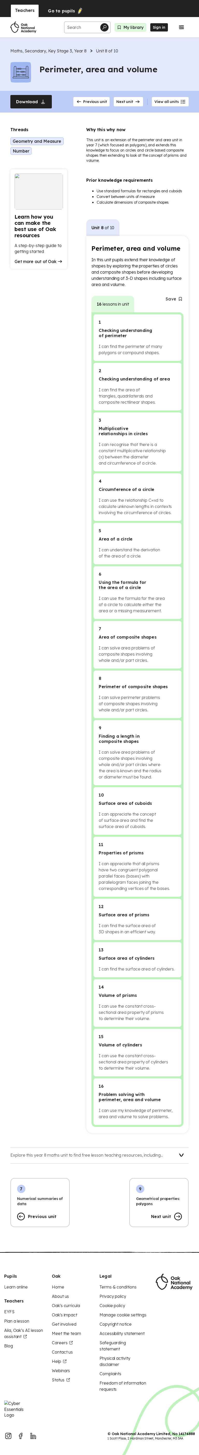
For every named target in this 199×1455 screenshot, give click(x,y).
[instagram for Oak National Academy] (8, 1436)
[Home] (23, 27)
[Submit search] (104, 27)
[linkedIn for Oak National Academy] (33, 1436)
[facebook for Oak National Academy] (21, 1436)
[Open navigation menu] (181, 27)
